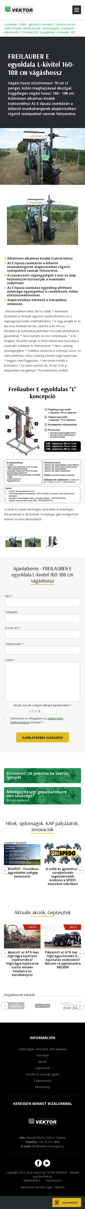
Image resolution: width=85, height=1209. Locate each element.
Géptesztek (42, 1068)
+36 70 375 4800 (49, 1142)
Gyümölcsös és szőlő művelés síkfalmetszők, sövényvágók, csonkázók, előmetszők (39, 28)
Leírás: (10, 660)
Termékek (10, 24)
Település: (11, 612)
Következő (80, 870)
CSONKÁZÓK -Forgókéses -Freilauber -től (47, 32)
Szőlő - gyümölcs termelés (36, 24)
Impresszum (54, 1180)
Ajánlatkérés (70, 1202)
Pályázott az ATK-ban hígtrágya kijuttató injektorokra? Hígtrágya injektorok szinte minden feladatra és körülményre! (22, 963)
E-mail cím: (13, 628)
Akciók (42, 1062)
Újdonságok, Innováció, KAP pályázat (42, 1049)
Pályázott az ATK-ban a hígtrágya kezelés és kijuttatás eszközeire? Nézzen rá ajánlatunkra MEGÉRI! (63, 960)
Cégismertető (42, 1080)
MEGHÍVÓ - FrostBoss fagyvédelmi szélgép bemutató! (22, 873)
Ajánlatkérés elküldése (42, 737)
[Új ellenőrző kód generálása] (35, 711)
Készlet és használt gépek (42, 1074)
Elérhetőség (42, 1087)
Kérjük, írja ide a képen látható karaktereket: (42, 705)
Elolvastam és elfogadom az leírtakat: (36, 720)
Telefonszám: (15, 644)
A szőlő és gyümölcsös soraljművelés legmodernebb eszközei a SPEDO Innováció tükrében (63, 876)
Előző (5, 870)
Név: (9, 596)
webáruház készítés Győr (36, 1187)
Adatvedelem (32, 1180)
